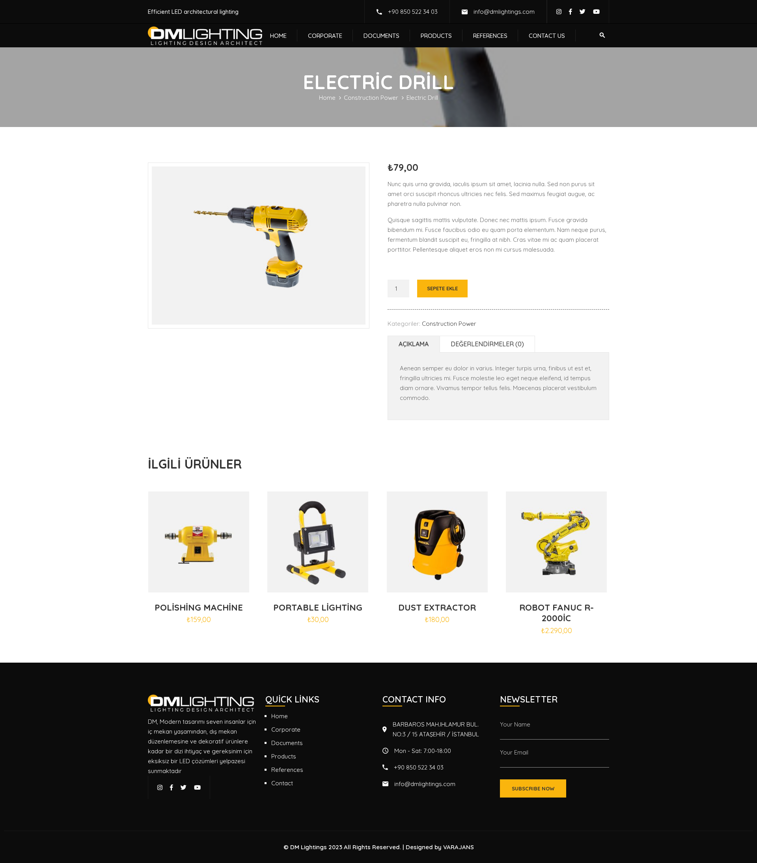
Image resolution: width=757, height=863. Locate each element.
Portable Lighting (317, 607)
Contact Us (547, 35)
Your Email (514, 752)
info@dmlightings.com (504, 11)
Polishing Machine (199, 607)
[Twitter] (582, 12)
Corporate (325, 35)
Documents (381, 35)
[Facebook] (570, 12)
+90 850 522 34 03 (413, 11)
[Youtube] (596, 12)
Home (278, 35)
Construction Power (371, 97)
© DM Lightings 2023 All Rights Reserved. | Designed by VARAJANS (378, 847)
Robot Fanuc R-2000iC (556, 613)
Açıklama (414, 344)
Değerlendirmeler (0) (487, 344)
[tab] (414, 344)
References (490, 35)
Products (436, 35)
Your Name (515, 724)
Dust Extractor (437, 607)
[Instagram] (558, 12)
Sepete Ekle (442, 288)
